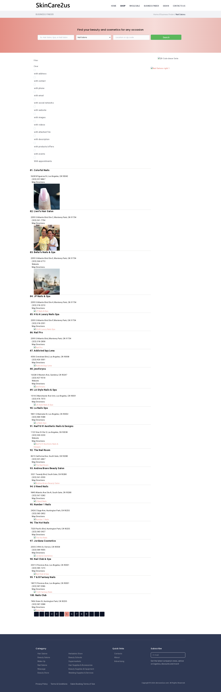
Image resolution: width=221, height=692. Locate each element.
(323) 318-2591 (38, 323)
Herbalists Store (75, 654)
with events (39, 154)
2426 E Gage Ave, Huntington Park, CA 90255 (50, 510)
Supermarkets (75, 661)
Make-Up (41, 661)
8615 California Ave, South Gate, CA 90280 (49, 456)
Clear (36, 66)
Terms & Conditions (59, 684)
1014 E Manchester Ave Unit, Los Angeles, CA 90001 (53, 396)
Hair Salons (42, 654)
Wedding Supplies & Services (81, 673)
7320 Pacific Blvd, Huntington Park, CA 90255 (50, 529)
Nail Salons (42, 665)
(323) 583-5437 (38, 532)
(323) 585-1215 (38, 568)
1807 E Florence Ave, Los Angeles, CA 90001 (49, 583)
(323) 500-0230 (38, 435)
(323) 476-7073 (38, 399)
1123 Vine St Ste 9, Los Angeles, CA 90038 (49, 432)
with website (40, 110)
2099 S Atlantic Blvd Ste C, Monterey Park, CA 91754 (53, 217)
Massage (42, 669)
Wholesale (134, 6)
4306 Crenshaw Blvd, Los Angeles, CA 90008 (49, 357)
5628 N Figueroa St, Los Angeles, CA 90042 (49, 176)
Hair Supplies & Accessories (81, 665)
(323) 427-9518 (38, 378)
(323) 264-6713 (38, 261)
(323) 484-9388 (38, 417)
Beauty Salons (44, 657)
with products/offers (44, 146)
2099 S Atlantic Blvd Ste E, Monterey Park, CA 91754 (53, 258)
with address (40, 73)
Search (166, 37)
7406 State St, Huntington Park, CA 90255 (48, 601)
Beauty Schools (75, 657)
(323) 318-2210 (38, 305)
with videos (39, 125)
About (117, 657)
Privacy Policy (42, 684)
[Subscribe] (183, 655)
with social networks (44, 103)
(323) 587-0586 (38, 586)
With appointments (43, 161)
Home (113, 6)
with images (40, 117)
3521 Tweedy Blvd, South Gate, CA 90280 (48, 474)
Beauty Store (43, 673)
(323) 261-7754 (38, 220)
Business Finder (151, 6)
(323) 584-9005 (38, 550)
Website (35, 264)
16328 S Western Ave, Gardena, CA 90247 (48, 375)
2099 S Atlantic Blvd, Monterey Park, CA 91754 (50, 338)
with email (39, 95)
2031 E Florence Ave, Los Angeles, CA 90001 (49, 565)
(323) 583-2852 (38, 513)
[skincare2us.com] (53, 5)
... (62, 614)
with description (41, 139)
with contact (40, 81)
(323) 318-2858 (38, 341)
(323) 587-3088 (38, 604)
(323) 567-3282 (38, 495)
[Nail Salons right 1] (160, 68)
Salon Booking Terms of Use (82, 684)
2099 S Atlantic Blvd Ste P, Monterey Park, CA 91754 (53, 320)
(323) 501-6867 (38, 459)
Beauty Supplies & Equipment (81, 669)
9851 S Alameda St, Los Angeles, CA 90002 (49, 414)
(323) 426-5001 (38, 360)
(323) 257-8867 (38, 179)
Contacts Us (179, 6)
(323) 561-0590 (38, 477)
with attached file (42, 132)
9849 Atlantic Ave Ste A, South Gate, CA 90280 (50, 492)
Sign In (166, 6)
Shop (122, 6)
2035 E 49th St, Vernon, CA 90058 (45, 547)
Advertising (119, 661)
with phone (39, 88)
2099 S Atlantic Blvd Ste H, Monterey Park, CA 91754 (53, 302)
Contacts (118, 654)
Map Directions (38, 182)
